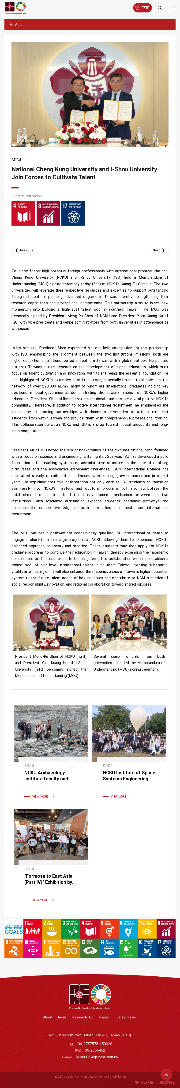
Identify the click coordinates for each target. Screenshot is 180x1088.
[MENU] (172, 7)
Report (104, 1017)
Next (159, 250)
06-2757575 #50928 (95, 1044)
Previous (24, 250)
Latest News (126, 1017)
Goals (62, 1017)
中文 (145, 7)
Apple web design (115, 1076)
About (47, 1017)
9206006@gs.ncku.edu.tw (97, 1057)
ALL (18, 24)
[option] (90, 94)
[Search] (160, 8)
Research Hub (83, 1017)
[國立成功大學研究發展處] (15, 8)
